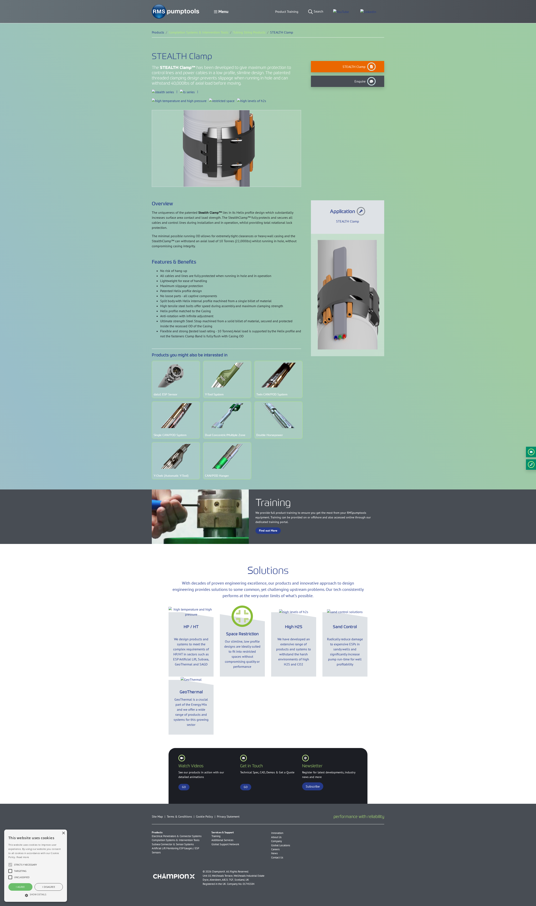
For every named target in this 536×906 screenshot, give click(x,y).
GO (184, 787)
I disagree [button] (48, 886)
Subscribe (313, 786)
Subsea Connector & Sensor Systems (173, 844)
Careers (275, 849)
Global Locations (280, 845)
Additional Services (222, 840)
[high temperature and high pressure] (179, 100)
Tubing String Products (249, 32)
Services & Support (222, 832)
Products (157, 832)
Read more (23, 857)
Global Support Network (225, 844)
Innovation (277, 833)
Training (215, 836)
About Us (276, 837)
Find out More (268, 530)
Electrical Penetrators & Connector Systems (176, 836)
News (274, 853)
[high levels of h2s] (251, 100)
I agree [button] (20, 886)
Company (276, 841)
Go (246, 787)
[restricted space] (221, 100)
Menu (222, 11)
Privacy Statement (228, 816)
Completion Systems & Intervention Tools (198, 32)
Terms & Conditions (179, 816)
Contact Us (277, 857)
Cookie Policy (204, 816)
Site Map (157, 816)
